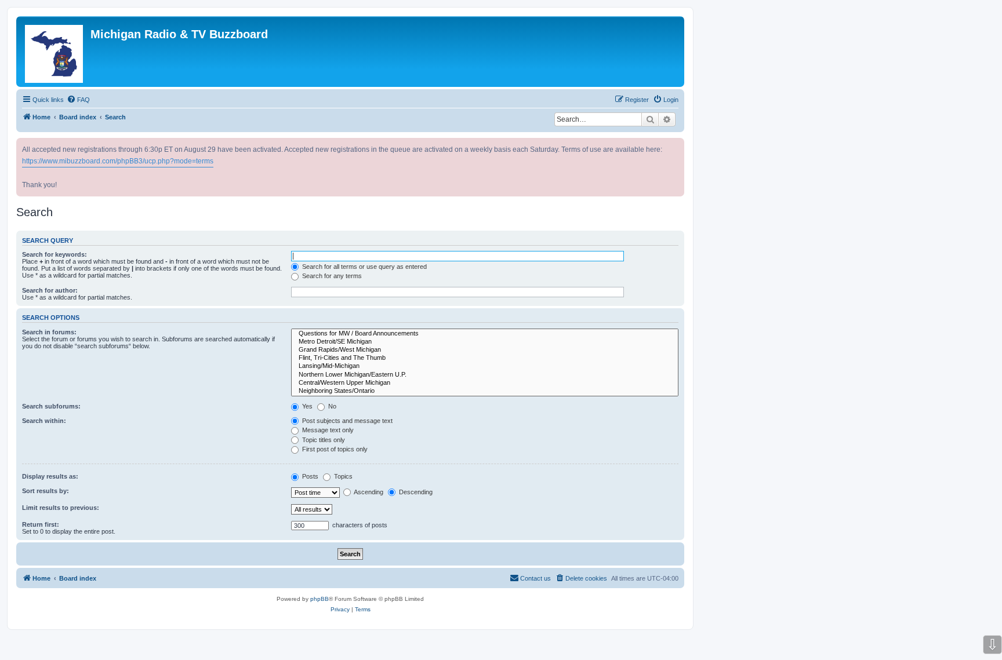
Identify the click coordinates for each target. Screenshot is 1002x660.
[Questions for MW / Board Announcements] (484, 334)
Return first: (40, 524)
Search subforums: (51, 406)
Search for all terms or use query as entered (363, 266)
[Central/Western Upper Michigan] (484, 383)
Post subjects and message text (346, 420)
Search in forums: (49, 332)
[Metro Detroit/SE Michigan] (484, 342)
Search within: (44, 420)
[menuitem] (78, 100)
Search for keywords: (54, 254)
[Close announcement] (676, 144)
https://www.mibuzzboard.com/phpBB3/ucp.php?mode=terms (117, 161)
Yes (306, 406)
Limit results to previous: (60, 507)
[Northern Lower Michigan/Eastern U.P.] (484, 375)
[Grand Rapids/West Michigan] (484, 350)
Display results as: (50, 476)
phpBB (319, 599)
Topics (342, 476)
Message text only (327, 429)
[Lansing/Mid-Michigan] (484, 366)
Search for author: (50, 290)
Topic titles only (322, 439)
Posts (309, 476)
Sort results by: (45, 490)
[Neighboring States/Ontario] (484, 391)
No (331, 406)
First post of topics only (334, 449)
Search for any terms (331, 275)
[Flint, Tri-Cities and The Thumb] (484, 358)
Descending (415, 491)
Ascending (368, 491)
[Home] (54, 51)
